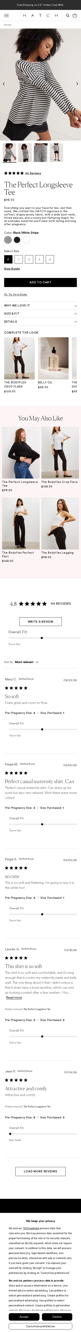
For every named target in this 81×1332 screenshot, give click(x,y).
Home (7, 25)
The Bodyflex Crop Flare (15, 384)
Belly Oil (45, 382)
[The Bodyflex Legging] (60, 524)
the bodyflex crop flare (59, 482)
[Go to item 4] (56, 153)
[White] (26, 240)
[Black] (17, 240)
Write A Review (40, 621)
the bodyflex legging (57, 552)
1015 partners (31, 1228)
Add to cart (40, 282)
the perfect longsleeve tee (20, 484)
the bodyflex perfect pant (18, 554)
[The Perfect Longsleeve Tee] (21, 453)
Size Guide (12, 268)
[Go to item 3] (41, 153)
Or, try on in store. (15, 294)
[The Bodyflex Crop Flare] (60, 453)
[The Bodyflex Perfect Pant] (21, 524)
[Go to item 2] (25, 153)
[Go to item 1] (9, 153)
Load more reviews (40, 1171)
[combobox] (21, 662)
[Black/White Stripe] (8, 240)
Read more (14, 997)
